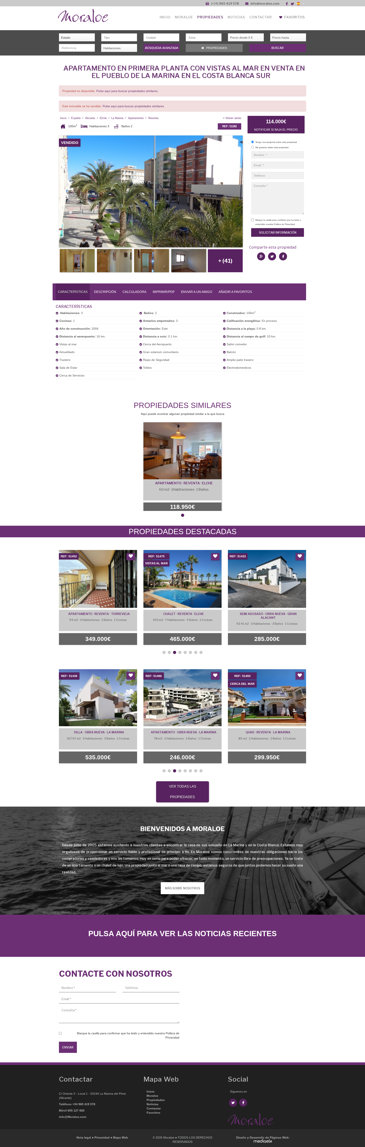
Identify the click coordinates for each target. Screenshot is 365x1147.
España (75, 118)
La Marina (117, 118)
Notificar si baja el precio (276, 129)
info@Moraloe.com (72, 1117)
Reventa (153, 118)
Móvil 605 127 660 (71, 1110)
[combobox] (119, 37)
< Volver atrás (232, 118)
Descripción (105, 292)
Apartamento (136, 118)
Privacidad (102, 1137)
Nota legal (83, 1137)
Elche (103, 118)
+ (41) (225, 260)
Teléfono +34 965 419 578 (77, 1104)
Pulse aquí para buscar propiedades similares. (127, 91)
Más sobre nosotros (182, 888)
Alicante (90, 118)
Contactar (260, 17)
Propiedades (210, 17)
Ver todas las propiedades (182, 792)
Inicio (165, 17)
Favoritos (294, 17)
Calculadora (134, 292)
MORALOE (184, 17)
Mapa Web (120, 1137)
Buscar (277, 48)
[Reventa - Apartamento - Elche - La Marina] (151, 191)
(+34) (225, 3)
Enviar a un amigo (196, 292)
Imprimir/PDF (164, 292)
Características (73, 292)
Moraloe (152, 1095)
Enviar (68, 1047)
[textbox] (121, 37)
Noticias (236, 17)
